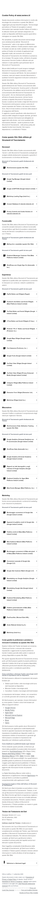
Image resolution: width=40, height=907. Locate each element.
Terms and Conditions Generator (29, 890)
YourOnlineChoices (16, 751)
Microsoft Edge (10, 718)
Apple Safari (9, 713)
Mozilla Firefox (10, 710)
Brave (7, 720)
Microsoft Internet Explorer (13, 715)
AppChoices (31, 775)
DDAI (32, 756)
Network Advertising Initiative (11, 754)
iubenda (25, 881)
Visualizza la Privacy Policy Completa (28, 892)
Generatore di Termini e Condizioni (12, 881)
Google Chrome (10, 708)
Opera (7, 723)
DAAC (22, 756)
